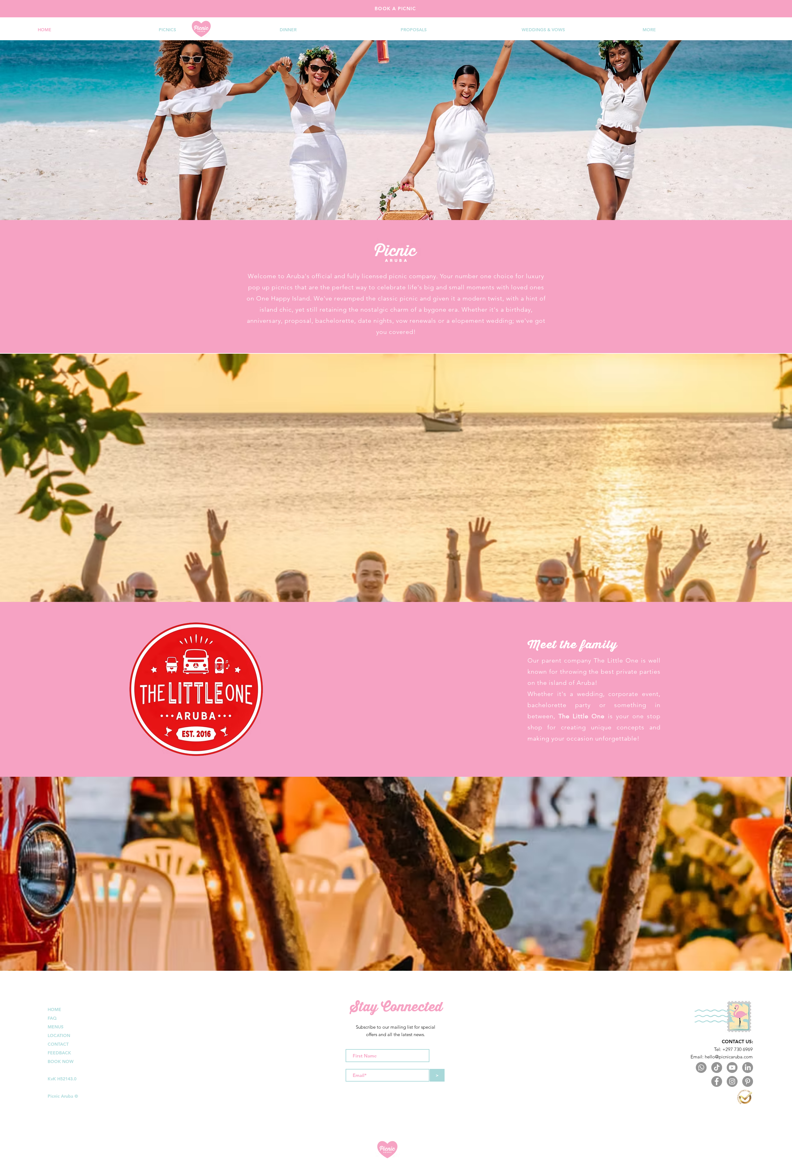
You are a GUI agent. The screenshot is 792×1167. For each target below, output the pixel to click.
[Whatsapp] (701, 1067)
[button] (214, 29)
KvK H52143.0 (62, 1079)
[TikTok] (716, 1067)
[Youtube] (732, 1067)
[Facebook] (716, 1081)
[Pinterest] (747, 1081)
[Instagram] (732, 1081)
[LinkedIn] (747, 1067)
